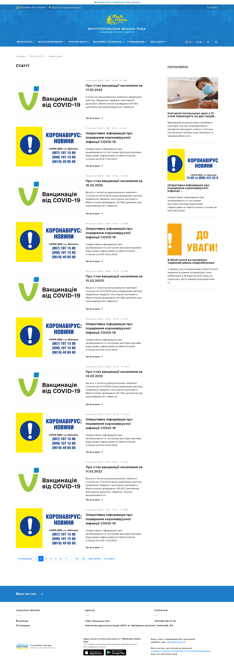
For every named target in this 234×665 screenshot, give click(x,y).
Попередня (25, 558)
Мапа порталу (26, 594)
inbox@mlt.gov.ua (176, 642)
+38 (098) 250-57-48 (165, 621)
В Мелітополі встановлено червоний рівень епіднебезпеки (190, 261)
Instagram (24, 625)
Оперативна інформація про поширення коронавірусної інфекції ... (188, 188)
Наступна (94, 558)
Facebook (22, 621)
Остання (109, 558)
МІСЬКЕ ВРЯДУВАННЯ (50, 42)
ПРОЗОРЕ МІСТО (78, 42)
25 (83, 558)
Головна (20, 56)
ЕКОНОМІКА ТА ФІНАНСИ (107, 42)
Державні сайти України (33, 7)
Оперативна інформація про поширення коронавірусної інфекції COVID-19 (109, 137)
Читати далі (93, 118)
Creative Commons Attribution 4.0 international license (180, 651)
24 (77, 558)
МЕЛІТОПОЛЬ (24, 42)
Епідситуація (56, 56)
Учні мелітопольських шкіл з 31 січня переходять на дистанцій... (191, 115)
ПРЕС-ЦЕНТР (157, 42)
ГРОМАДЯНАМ (136, 42)
